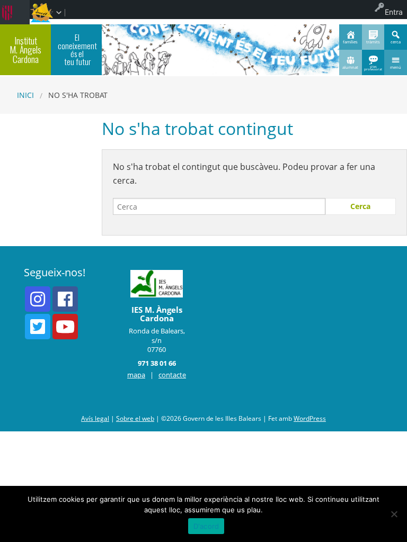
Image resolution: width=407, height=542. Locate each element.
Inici (25, 95)
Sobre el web (135, 418)
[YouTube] (65, 326)
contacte (172, 375)
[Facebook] (65, 299)
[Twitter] (37, 326)
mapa (136, 375)
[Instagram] (37, 299)
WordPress (310, 418)
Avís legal (95, 418)
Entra (394, 11)
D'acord (206, 526)
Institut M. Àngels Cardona (25, 49)
